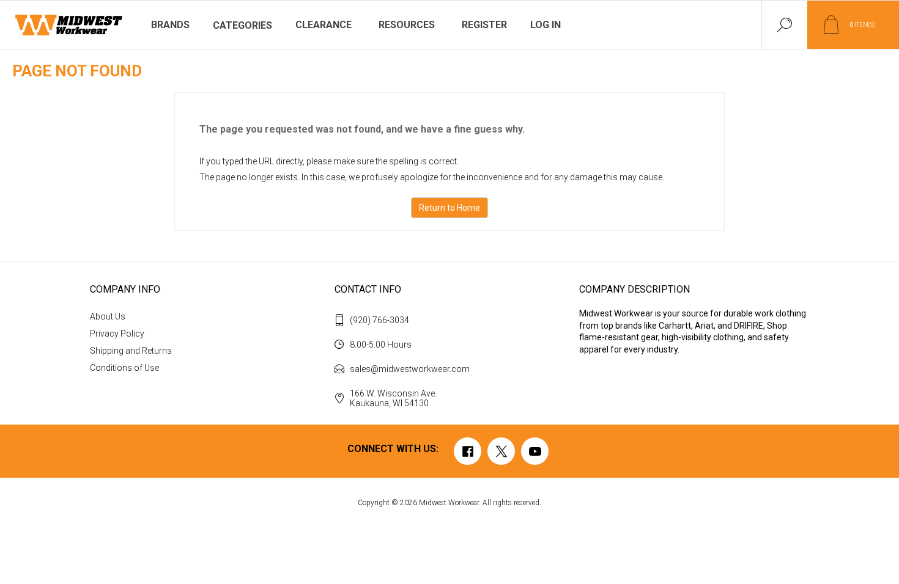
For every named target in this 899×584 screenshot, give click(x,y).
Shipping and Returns (131, 351)
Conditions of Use (124, 368)
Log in (545, 25)
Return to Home (449, 208)
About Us (107, 316)
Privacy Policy (117, 333)
